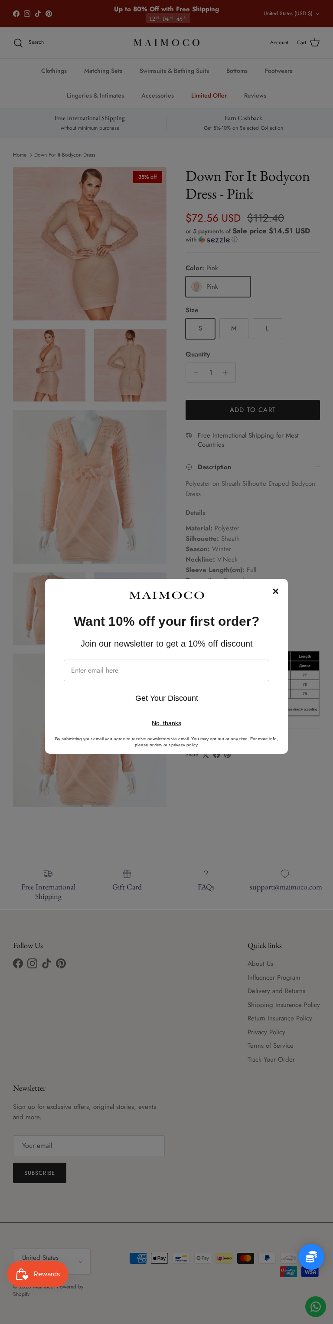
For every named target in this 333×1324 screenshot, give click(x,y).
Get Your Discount (166, 698)
